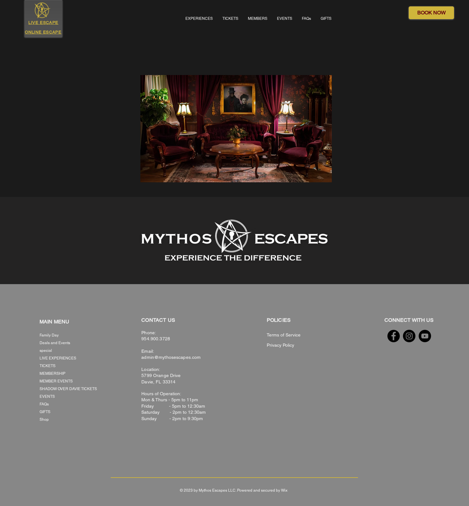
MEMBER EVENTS (56, 381)
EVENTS (47, 396)
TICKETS (48, 366)
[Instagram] (409, 336)
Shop (44, 419)
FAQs (44, 404)
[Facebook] (393, 336)
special (46, 350)
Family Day (49, 335)
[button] (199, 18)
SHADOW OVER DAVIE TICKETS (62, 389)
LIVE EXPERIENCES (58, 358)
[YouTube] (425, 336)
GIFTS (45, 412)
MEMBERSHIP (52, 373)
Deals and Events (55, 343)
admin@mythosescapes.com (171, 357)
